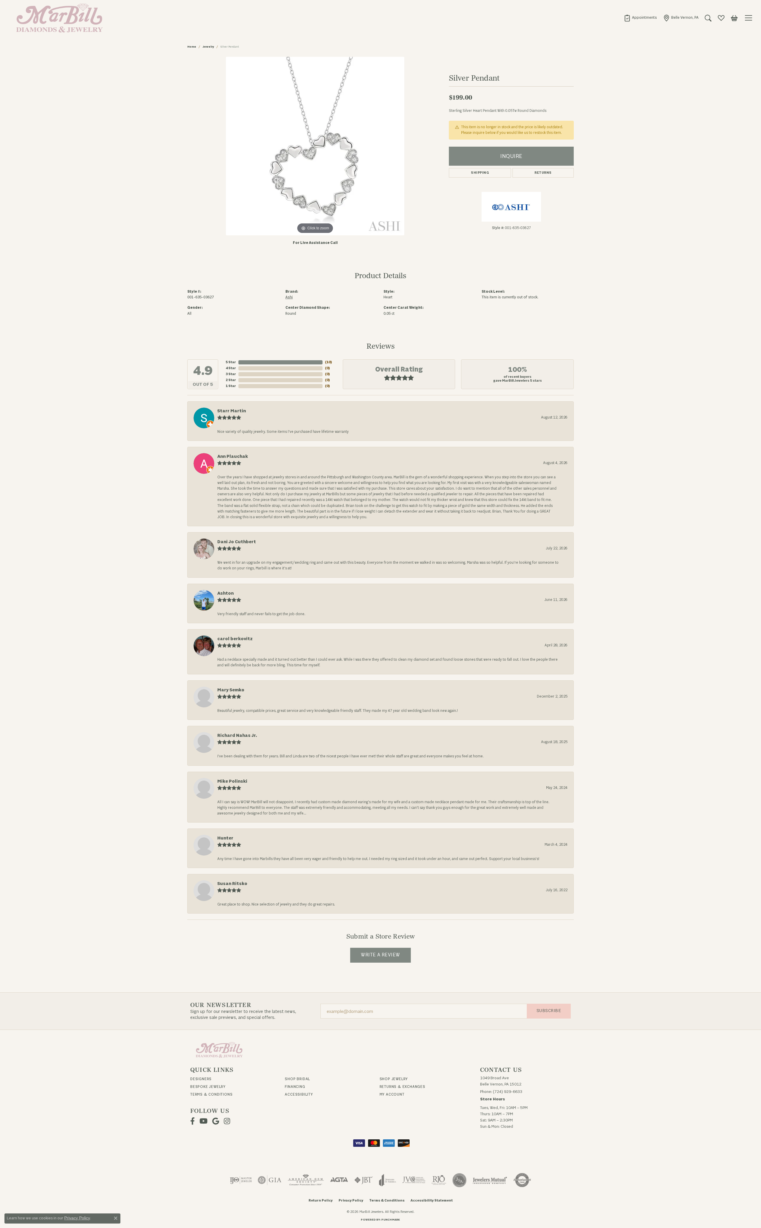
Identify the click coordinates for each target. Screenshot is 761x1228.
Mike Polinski (232, 781)
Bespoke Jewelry (208, 1087)
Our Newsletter (220, 1005)
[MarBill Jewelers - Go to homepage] (219, 1049)
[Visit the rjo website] (438, 1180)
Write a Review (380, 955)
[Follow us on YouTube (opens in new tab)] (203, 1121)
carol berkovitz (235, 639)
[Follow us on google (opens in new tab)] (215, 1121)
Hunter (225, 838)
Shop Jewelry (394, 1079)
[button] (708, 18)
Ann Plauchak (232, 456)
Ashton (225, 593)
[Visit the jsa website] (459, 1180)
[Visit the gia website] (270, 1180)
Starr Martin (231, 411)
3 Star (231, 374)
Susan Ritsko (232, 883)
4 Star (231, 368)
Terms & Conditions (211, 1094)
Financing (295, 1087)
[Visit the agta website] (339, 1180)
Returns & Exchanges (402, 1087)
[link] (640, 18)
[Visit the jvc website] (413, 1180)
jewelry (208, 46)
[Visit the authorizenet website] (522, 1180)
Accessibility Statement (432, 1200)
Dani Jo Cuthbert (236, 542)
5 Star (231, 362)
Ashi (289, 297)
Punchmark (390, 1219)
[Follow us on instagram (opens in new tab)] (227, 1121)
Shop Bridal (297, 1079)
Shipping (480, 172)
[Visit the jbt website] (363, 1180)
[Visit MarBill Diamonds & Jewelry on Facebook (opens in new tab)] (192, 1121)
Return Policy (321, 1200)
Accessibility (299, 1094)
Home (191, 46)
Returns (542, 172)
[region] (315, 146)
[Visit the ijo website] (241, 1180)
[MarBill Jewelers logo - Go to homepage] (58, 18)
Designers (201, 1079)
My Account (392, 1094)
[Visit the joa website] (387, 1180)
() (328, 362)
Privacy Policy (351, 1200)
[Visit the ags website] (305, 1180)
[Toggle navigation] (749, 17)
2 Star (231, 380)
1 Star (231, 386)
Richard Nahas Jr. (237, 735)
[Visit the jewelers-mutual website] (490, 1180)
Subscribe (549, 1011)
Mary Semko (230, 690)
